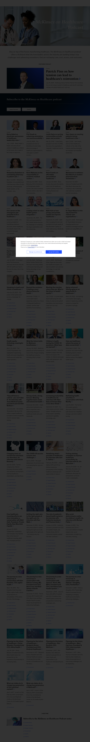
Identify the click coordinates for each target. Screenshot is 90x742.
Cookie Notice (34, 245)
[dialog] (46, 247)
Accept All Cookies (54, 252)
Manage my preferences (35, 252)
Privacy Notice (31, 247)
